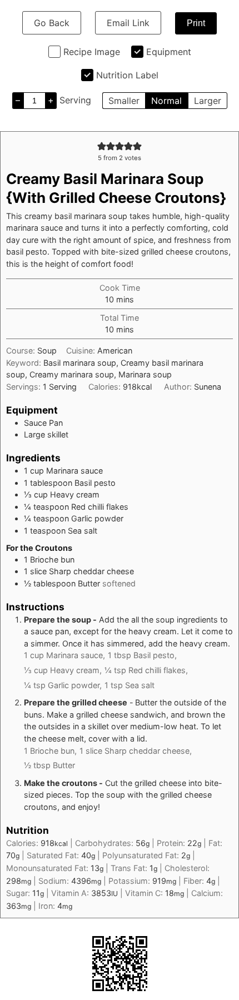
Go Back (51, 22)
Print (196, 23)
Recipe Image (91, 51)
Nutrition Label (127, 75)
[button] (101, 146)
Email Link (128, 22)
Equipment (168, 51)
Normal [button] (166, 100)
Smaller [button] (124, 100)
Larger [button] (207, 100)
